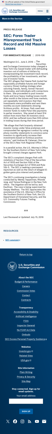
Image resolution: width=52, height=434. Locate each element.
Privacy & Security (26, 376)
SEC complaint (12, 240)
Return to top (26, 254)
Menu (40, 11)
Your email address (26, 396)
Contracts (26, 300)
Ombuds (26, 334)
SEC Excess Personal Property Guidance (25, 339)
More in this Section (12, 18)
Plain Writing (26, 372)
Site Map (26, 381)
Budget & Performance (26, 281)
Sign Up (26, 411)
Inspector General (26, 325)
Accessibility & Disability (26, 312)
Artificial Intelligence (26, 316)
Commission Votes (26, 291)
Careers (26, 286)
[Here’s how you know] (26, 3)
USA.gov (25, 360)
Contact (26, 295)
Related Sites (26, 355)
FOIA (26, 321)
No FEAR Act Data (26, 330)
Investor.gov (25, 351)
